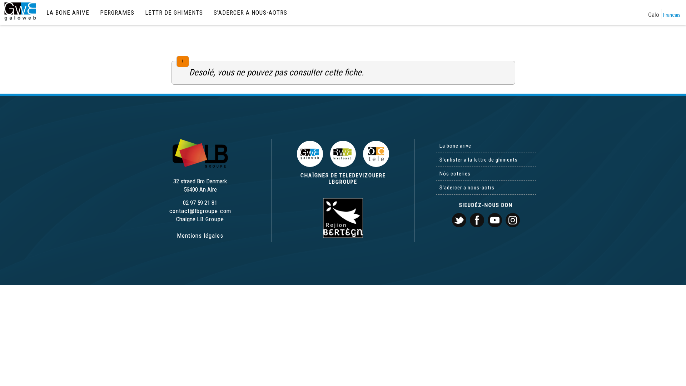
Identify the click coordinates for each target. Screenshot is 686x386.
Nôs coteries (455, 173)
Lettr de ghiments (174, 12)
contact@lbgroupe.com (200, 210)
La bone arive (67, 12)
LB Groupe (210, 219)
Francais (672, 15)
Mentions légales (200, 235)
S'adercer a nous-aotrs (250, 12)
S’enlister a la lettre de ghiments (478, 160)
